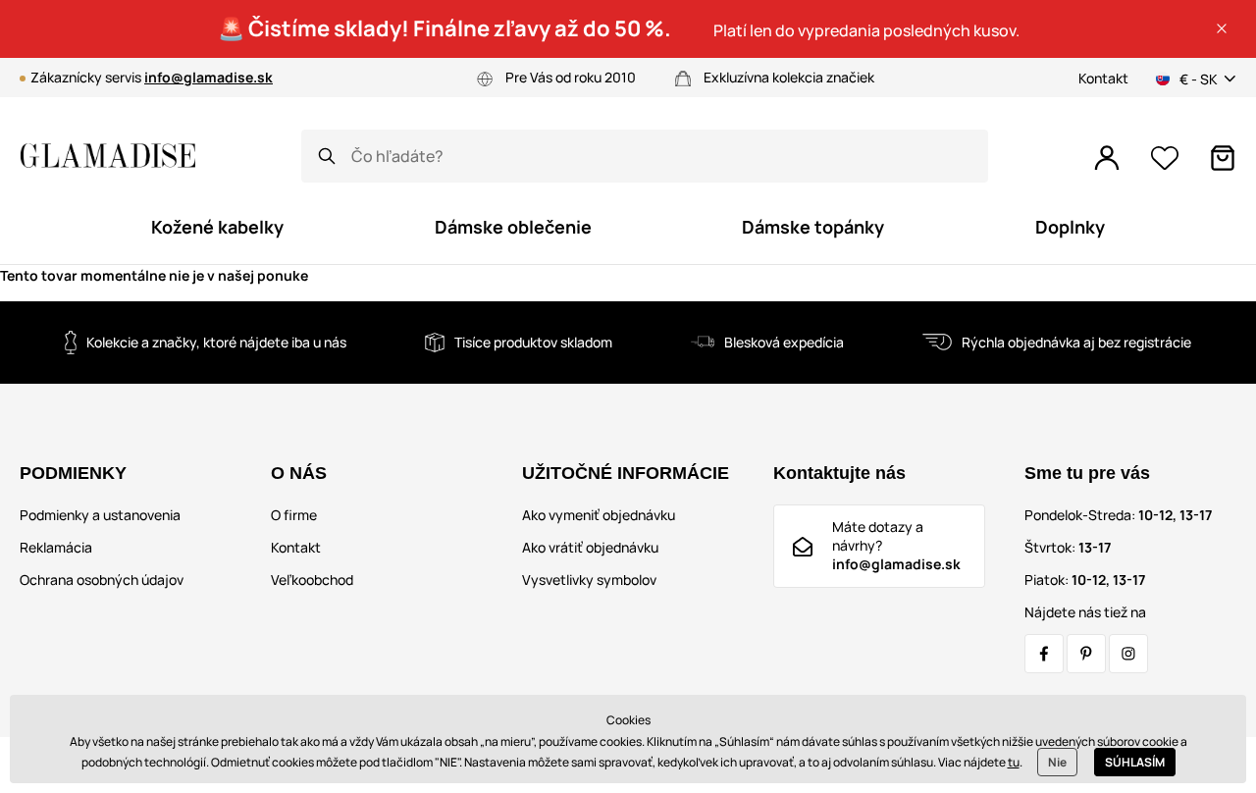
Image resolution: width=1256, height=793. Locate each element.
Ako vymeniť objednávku (598, 514)
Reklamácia (56, 547)
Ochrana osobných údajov (101, 579)
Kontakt (1103, 78)
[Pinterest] (1086, 653)
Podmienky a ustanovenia (100, 514)
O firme (294, 514)
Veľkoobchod (312, 579)
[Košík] (1222, 158)
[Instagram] (1128, 653)
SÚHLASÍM (1135, 762)
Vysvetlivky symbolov (589, 579)
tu (1014, 762)
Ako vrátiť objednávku (590, 547)
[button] (1221, 28)
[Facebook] (1044, 653)
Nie (1057, 762)
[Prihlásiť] (1107, 158)
